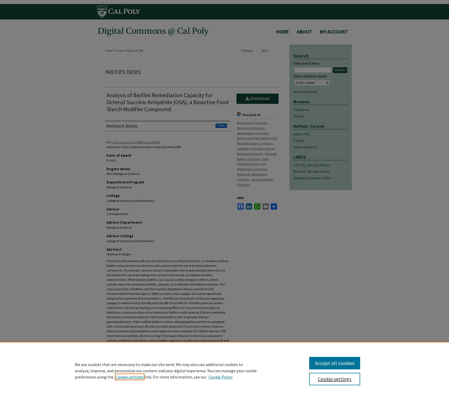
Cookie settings (130, 377)
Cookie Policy (221, 377)
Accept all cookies (334, 363)
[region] (224, 370)
